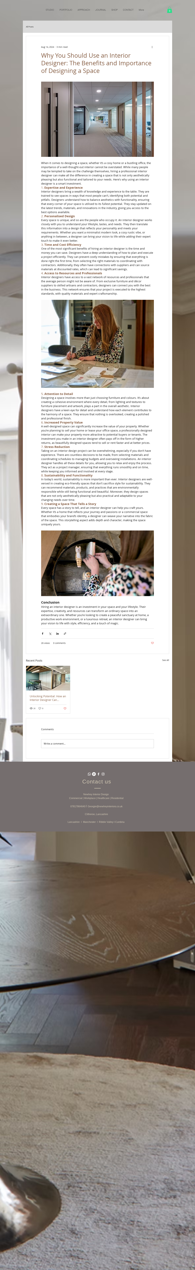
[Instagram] (103, 774)
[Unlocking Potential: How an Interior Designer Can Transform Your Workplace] (48, 678)
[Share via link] (65, 633)
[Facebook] (98, 774)
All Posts (30, 26)
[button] (169, 10)
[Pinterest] (94, 774)
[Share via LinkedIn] (57, 633)
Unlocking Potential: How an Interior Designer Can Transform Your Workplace (48, 698)
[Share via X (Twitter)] (50, 633)
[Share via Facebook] (42, 633)
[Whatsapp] (89, 774)
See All (165, 660)
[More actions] (152, 47)
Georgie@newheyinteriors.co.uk (105, 806)
